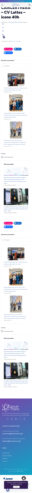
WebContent (20, 471)
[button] (2, 5)
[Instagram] (8, 419)
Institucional (5, 453)
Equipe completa (6, 455)
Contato (4, 461)
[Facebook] (12, 419)
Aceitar (16, 486)
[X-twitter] (20, 419)
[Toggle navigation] (28, 4)
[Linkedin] (24, 419)
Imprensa (4, 458)
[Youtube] (16, 419)
